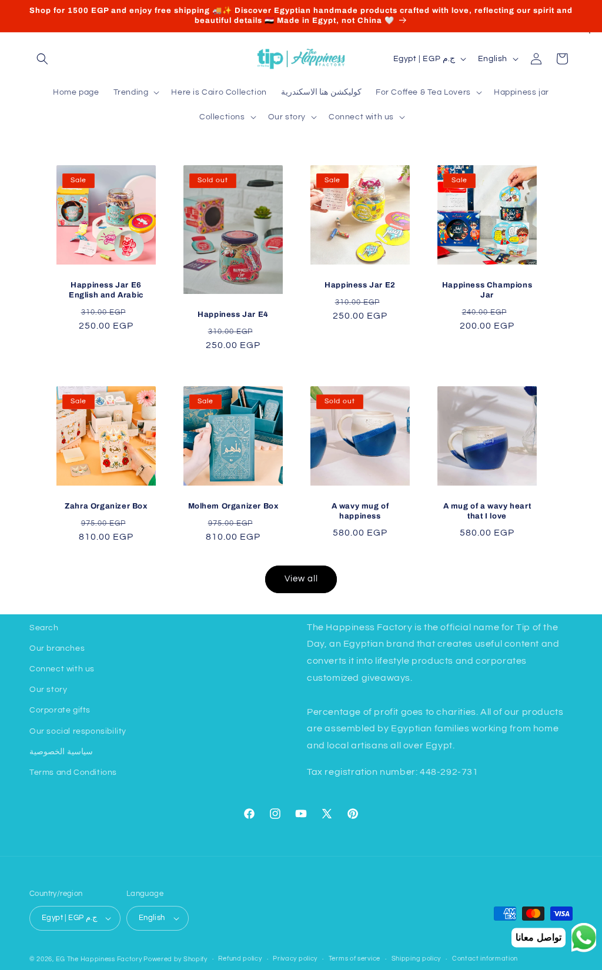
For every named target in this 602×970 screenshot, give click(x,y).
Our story (48, 689)
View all (301, 578)
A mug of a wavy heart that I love (487, 511)
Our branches (57, 648)
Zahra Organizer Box (106, 506)
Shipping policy (417, 958)
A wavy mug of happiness (360, 511)
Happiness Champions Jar (487, 290)
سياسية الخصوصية (61, 752)
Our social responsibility (77, 731)
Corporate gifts (60, 710)
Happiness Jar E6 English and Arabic (106, 290)
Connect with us (62, 669)
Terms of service (354, 958)
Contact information (485, 958)
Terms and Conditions (73, 772)
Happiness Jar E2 (360, 285)
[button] (42, 59)
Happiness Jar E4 (233, 314)
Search (44, 628)
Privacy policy (295, 958)
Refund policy (240, 958)
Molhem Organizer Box (233, 506)
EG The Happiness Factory (100, 959)
